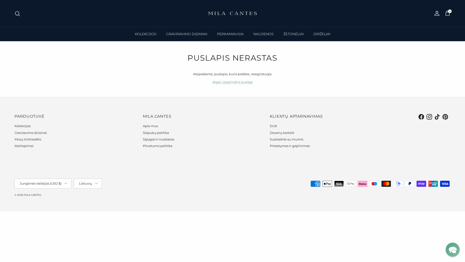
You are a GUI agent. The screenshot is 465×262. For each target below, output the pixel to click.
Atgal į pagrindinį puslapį (232, 82)
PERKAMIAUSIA (230, 34)
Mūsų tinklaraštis (28, 139)
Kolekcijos (23, 126)
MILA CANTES (32, 194)
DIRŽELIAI (321, 34)
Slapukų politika (156, 133)
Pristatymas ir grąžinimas (290, 146)
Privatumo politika (157, 146)
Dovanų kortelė (282, 133)
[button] (453, 250)
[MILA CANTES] (232, 13)
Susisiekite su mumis (286, 139)
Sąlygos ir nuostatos (158, 139)
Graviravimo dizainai (31, 133)
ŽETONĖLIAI (293, 34)
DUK (273, 126)
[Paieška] (17, 13)
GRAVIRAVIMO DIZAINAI (186, 34)
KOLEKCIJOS (145, 34)
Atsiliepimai (24, 146)
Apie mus (150, 126)
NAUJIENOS (263, 34)
